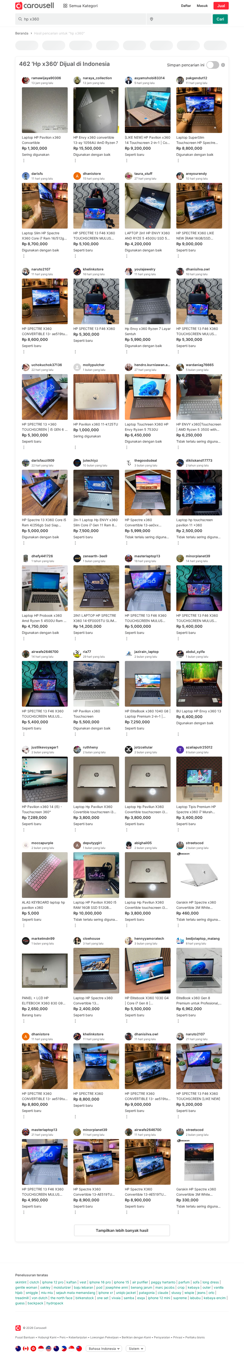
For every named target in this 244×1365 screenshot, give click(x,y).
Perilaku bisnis (195, 1337)
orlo (211, 1293)
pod (99, 1287)
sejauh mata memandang (75, 1293)
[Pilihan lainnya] (24, 161)
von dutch (39, 1298)
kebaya (193, 1287)
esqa (141, 1298)
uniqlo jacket (126, 1293)
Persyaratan (162, 1337)
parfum (184, 1282)
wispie (189, 1293)
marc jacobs (164, 1287)
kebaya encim (215, 1298)
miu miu (47, 1293)
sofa (196, 1282)
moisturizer (62, 1287)
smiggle (32, 1293)
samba (129, 1298)
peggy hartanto (163, 1282)
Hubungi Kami (47, 1337)
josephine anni (117, 1287)
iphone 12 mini (159, 1298)
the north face (61, 1298)
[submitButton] (220, 19)
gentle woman (26, 1287)
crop (181, 1287)
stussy (176, 1293)
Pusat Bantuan (25, 1337)
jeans (201, 1293)
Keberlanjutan (78, 1337)
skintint (20, 1282)
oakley (45, 1287)
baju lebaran (83, 1287)
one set (102, 1298)
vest (83, 1282)
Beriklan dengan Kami (136, 1337)
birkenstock (85, 1298)
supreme (180, 1298)
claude (163, 1293)
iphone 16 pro (100, 1282)
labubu (195, 1298)
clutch (34, 1282)
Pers (63, 1337)
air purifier (140, 1282)
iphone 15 (121, 1282)
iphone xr (105, 1293)
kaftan (71, 1282)
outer (207, 1287)
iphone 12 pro (52, 1282)
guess (20, 1303)
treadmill (22, 1298)
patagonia (147, 1293)
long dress (211, 1282)
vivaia (116, 1298)
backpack (35, 1303)
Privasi (177, 1337)
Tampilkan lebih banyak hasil (122, 1230)
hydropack (54, 1303)
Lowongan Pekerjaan (104, 1337)
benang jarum (141, 1287)
